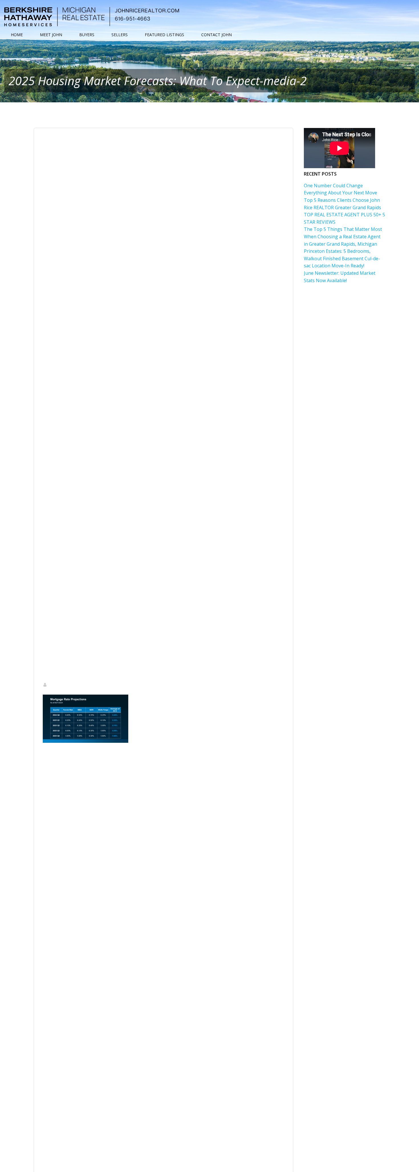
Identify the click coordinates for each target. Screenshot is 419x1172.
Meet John (51, 35)
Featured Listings (164, 35)
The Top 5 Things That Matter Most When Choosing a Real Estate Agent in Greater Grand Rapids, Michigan (343, 236)
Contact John (216, 35)
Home (17, 35)
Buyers (86, 35)
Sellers (119, 35)
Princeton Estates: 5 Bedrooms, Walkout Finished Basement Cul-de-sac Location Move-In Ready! (342, 258)
